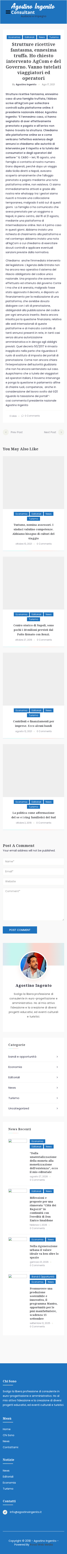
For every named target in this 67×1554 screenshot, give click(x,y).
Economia (14, 37)
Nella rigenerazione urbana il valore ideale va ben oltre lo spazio (44, 1251)
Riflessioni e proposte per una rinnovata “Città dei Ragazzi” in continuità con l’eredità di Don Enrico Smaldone (43, 1209)
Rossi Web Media (41, 1544)
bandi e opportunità (22, 1056)
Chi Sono (8, 1435)
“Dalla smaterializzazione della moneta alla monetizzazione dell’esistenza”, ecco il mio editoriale (44, 1162)
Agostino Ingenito (26, 84)
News (42, 37)
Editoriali (29, 37)
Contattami (10, 1447)
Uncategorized (18, 1108)
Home (7, 1429)
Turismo (54, 37)
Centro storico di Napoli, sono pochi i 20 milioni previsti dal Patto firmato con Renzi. (33, 629)
